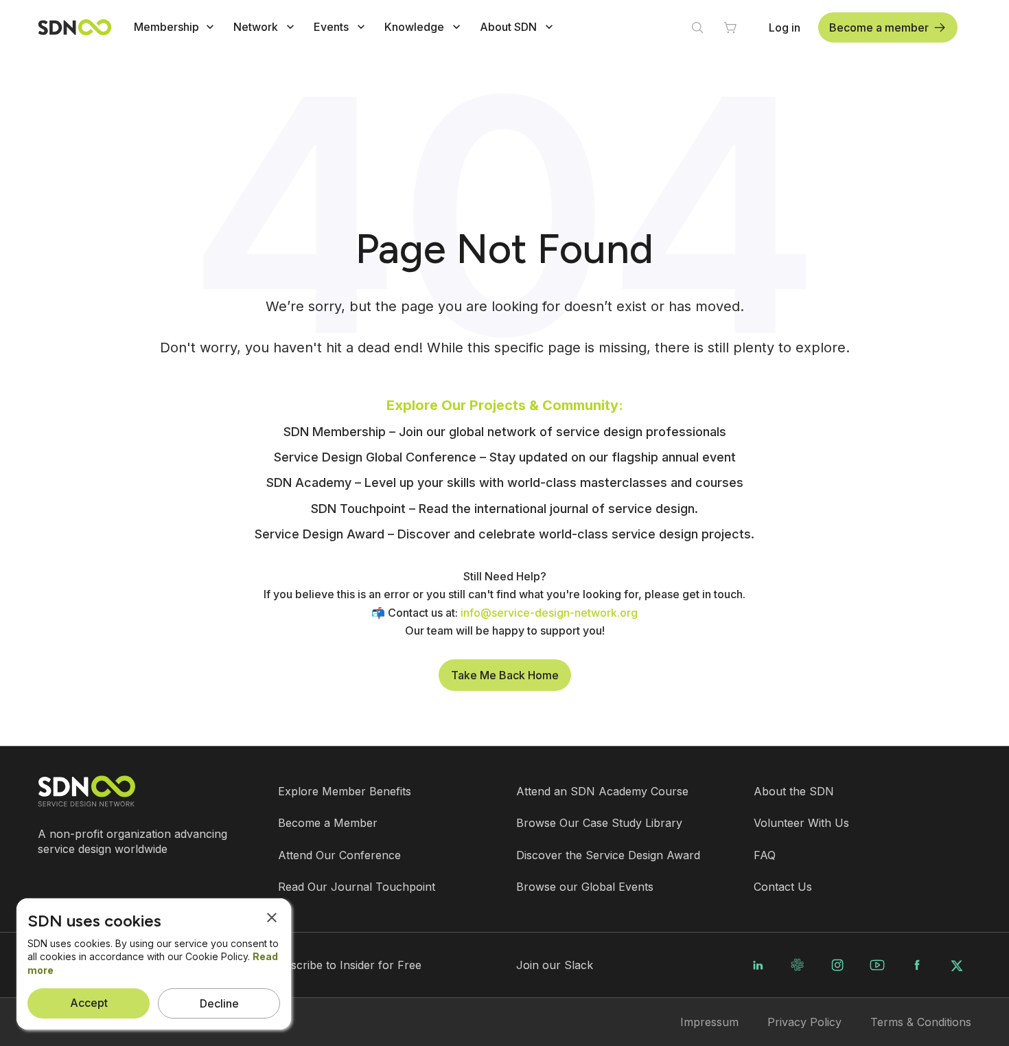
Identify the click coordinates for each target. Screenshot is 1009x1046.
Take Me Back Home (505, 675)
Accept (89, 1003)
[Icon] (210, 27)
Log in (784, 27)
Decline (219, 1003)
